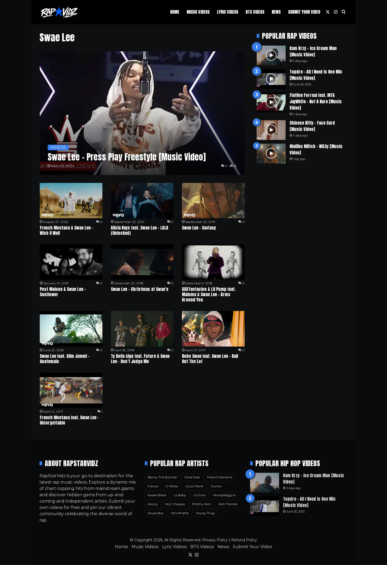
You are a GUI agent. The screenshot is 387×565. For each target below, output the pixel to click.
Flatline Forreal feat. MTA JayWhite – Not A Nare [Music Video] (316, 101)
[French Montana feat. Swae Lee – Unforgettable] (71, 390)
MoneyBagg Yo (224, 495)
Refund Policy (244, 540)
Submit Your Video (304, 12)
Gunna (216, 486)
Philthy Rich (201, 504)
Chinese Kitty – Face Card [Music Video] (312, 126)
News (276, 12)
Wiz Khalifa (179, 513)
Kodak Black (157, 495)
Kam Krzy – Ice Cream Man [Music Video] (313, 51)
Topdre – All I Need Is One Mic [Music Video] (316, 75)
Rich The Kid (228, 504)
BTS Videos (255, 12)
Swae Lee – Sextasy (199, 228)
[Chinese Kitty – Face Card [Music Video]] (271, 130)
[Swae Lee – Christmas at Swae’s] (142, 262)
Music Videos (198, 12)
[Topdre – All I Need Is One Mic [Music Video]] (271, 79)
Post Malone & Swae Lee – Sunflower (63, 292)
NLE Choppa (175, 504)
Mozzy (153, 504)
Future (153, 486)
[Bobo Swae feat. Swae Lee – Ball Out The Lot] (213, 328)
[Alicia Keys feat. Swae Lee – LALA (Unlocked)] (142, 200)
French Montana (219, 477)
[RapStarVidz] (59, 12)
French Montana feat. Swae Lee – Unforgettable (69, 420)
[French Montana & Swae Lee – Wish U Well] (71, 200)
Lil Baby (180, 495)
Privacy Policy (215, 540)
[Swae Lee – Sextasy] (213, 200)
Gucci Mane (194, 486)
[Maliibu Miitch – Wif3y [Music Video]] (271, 153)
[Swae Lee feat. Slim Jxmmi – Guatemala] (71, 328)
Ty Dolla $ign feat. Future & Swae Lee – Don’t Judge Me (140, 358)
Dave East (192, 477)
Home (174, 12)
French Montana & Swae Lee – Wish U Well (66, 230)
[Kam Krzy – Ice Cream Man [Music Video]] (271, 55)
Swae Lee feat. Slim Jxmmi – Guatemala (65, 358)
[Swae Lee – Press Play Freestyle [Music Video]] (142, 113)
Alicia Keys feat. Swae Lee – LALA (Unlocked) (139, 230)
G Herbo (171, 486)
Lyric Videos (227, 12)
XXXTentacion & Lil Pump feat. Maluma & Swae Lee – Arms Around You (209, 294)
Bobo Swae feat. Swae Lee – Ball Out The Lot (210, 358)
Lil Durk (200, 495)
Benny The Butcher (162, 477)
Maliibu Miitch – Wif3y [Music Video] (316, 149)
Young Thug (205, 513)
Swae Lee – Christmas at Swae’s (139, 289)
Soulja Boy (156, 513)
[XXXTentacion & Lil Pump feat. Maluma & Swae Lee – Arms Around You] (213, 262)
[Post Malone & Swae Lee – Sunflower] (71, 262)
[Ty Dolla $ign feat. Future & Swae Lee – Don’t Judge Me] (142, 328)
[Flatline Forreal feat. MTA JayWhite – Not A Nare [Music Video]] (271, 102)
